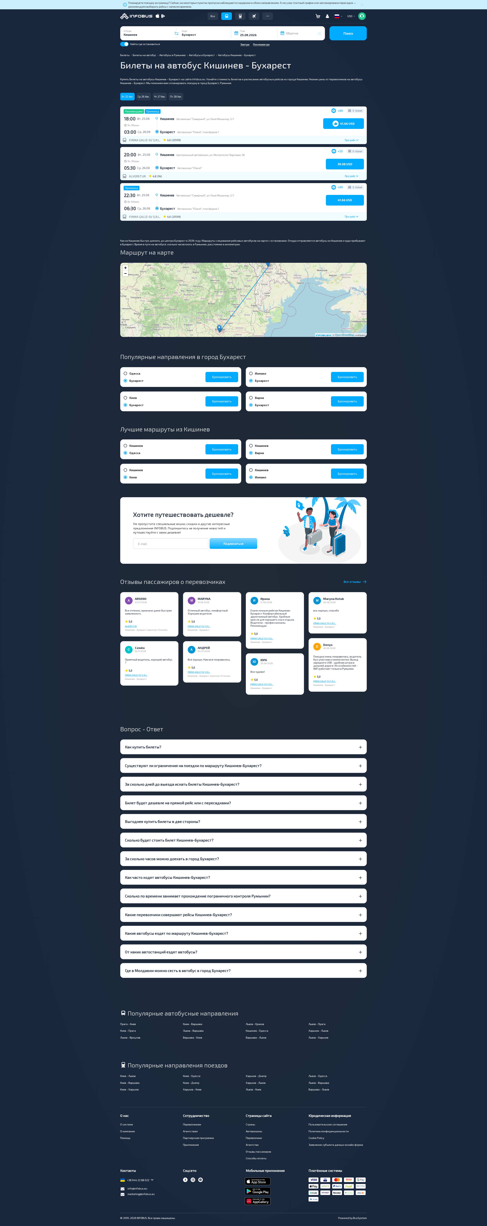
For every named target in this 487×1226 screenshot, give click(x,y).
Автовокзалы (254, 1131)
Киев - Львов (128, 1076)
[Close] (362, 5)
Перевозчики (254, 1137)
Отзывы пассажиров (258, 1151)
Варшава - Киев (192, 1037)
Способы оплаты (256, 1158)
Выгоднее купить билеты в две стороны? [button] (162, 821)
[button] (267, 16)
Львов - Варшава (193, 1030)
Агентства (252, 1144)
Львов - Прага (317, 1024)
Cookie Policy (316, 1137)
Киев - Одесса (191, 1076)
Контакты (128, 1170)
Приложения (191, 1144)
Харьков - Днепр (256, 1076)
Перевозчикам (192, 1124)
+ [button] (125, 267)
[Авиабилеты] (254, 16)
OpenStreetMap (344, 335)
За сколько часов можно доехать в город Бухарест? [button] (172, 858)
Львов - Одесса (318, 1076)
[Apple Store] (157, 16)
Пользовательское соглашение (328, 1124)
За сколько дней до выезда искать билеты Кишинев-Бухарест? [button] (182, 784)
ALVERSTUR (137, 176)
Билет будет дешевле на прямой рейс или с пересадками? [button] (178, 802)
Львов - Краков (255, 1024)
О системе (126, 1124)
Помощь (125, 1137)
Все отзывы (352, 581)
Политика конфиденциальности (329, 1131)
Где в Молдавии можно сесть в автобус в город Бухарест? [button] (178, 970)
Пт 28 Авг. (176, 96)
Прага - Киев (128, 1024)
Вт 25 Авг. (127, 96)
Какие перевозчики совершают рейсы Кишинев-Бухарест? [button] (178, 914)
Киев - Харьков (129, 1089)
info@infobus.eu (137, 1188)
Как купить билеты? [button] (143, 747)
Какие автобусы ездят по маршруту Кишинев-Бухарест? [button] (176, 933)
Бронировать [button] (222, 377)
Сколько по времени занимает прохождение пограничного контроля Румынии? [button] (198, 896)
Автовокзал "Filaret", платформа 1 (198, 132)
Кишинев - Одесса (257, 1030)
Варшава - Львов (256, 1037)
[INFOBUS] (136, 16)
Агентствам (190, 1131)
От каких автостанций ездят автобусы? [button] (161, 952)
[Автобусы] (226, 16)
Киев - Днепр (191, 1082)
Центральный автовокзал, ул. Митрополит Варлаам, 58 (210, 154)
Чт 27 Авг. (160, 96)
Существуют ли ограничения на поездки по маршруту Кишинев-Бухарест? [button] (193, 765)
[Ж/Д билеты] (240, 16)
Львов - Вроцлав (130, 1037)
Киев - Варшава (192, 1024)
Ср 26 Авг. (144, 96)
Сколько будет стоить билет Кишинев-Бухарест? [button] (169, 840)
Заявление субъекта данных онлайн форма (336, 1144)
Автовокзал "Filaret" (189, 168)
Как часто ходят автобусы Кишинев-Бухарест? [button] (167, 877)
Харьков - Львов (318, 1030)
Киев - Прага (128, 1030)
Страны (250, 1124)
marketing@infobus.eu (141, 1194)
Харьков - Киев (192, 1089)
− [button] (125, 273)
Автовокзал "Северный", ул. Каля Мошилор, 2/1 (205, 119)
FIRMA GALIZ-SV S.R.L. (144, 140)
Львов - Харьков (318, 1037)
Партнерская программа (198, 1137)
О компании (127, 1131)
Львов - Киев (253, 1089)
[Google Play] (163, 16)
